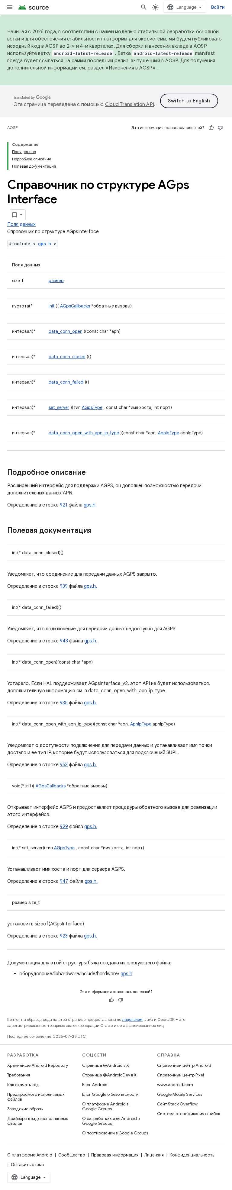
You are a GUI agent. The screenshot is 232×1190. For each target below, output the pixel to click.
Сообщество (71, 1155)
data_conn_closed (67, 356)
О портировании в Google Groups (115, 1133)
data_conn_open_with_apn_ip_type (84, 433)
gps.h (44, 243)
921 (63, 505)
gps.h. (90, 505)
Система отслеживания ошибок (188, 1113)
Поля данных (21, 224)
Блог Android (95, 1084)
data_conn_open (65, 331)
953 (64, 765)
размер (56, 280)
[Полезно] (211, 127)
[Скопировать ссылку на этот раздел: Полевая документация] (98, 531)
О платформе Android (29, 1155)
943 (64, 641)
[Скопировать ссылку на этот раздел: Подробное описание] (92, 473)
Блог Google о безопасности (110, 1094)
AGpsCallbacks (75, 306)
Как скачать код (23, 1084)
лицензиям (132, 1019)
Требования (18, 1075)
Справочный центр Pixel (180, 1075)
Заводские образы (25, 1108)
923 (64, 936)
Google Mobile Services (179, 1094)
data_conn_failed (66, 382)
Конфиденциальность (192, 1155)
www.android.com (175, 1084)
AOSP (12, 127)
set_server (59, 407)
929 (64, 827)
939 (64, 586)
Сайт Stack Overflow (177, 1104)
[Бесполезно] (220, 127)
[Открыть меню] (10, 7)
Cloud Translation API (129, 104)
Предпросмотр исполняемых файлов (36, 1097)
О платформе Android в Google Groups (105, 1106)
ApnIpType (168, 433)
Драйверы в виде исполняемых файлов (37, 1121)
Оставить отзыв (27, 1164)
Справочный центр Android (184, 1065)
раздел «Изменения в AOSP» (121, 68)
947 (64, 881)
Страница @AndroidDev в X (109, 1075)
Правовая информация (114, 1155)
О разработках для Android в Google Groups (111, 1121)
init (52, 306)
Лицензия (154, 1155)
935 (64, 703)
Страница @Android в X (105, 1065)
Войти (218, 7)
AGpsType (92, 407)
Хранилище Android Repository (37, 1065)
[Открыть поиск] (143, 7)
